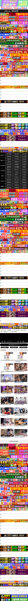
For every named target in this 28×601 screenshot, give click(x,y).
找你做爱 (24, 164)
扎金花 (16, 172)
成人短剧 (24, 185)
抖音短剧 (9, 174)
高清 (18, 341)
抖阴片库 (3, 181)
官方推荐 (3, 170)
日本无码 (24, 153)
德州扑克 (24, 169)
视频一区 (3, 155)
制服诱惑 (24, 182)
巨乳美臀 (24, 159)
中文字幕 (17, 159)
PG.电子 (23, 347)
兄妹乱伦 (17, 185)
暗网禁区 (9, 182)
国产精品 (9, 153)
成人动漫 (24, 156)
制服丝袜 (17, 161)
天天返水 (24, 172)
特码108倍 (14, 347)
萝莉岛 (24, 177)
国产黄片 (9, 179)
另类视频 (24, 161)
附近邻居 (9, 164)
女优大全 (17, 177)
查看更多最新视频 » (14, 441)
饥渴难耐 (17, 164)
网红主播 (17, 153)
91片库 (9, 177)
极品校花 (9, 187)
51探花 (24, 174)
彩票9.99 (9, 172)
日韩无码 (24, 187)
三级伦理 (9, 159)
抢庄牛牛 (17, 169)
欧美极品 (17, 156)
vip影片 (5, 347)
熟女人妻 (17, 179)
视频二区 (3, 160)
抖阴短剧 (17, 187)
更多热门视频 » (23, 350)
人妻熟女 (9, 161)
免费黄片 (24, 179)
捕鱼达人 (9, 169)
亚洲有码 (9, 156)
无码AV (2, 175)
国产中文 (9, 185)
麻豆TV (16, 174)
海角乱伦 (17, 182)
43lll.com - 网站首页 (11, 11)
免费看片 (3, 186)
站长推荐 (3, 165)
